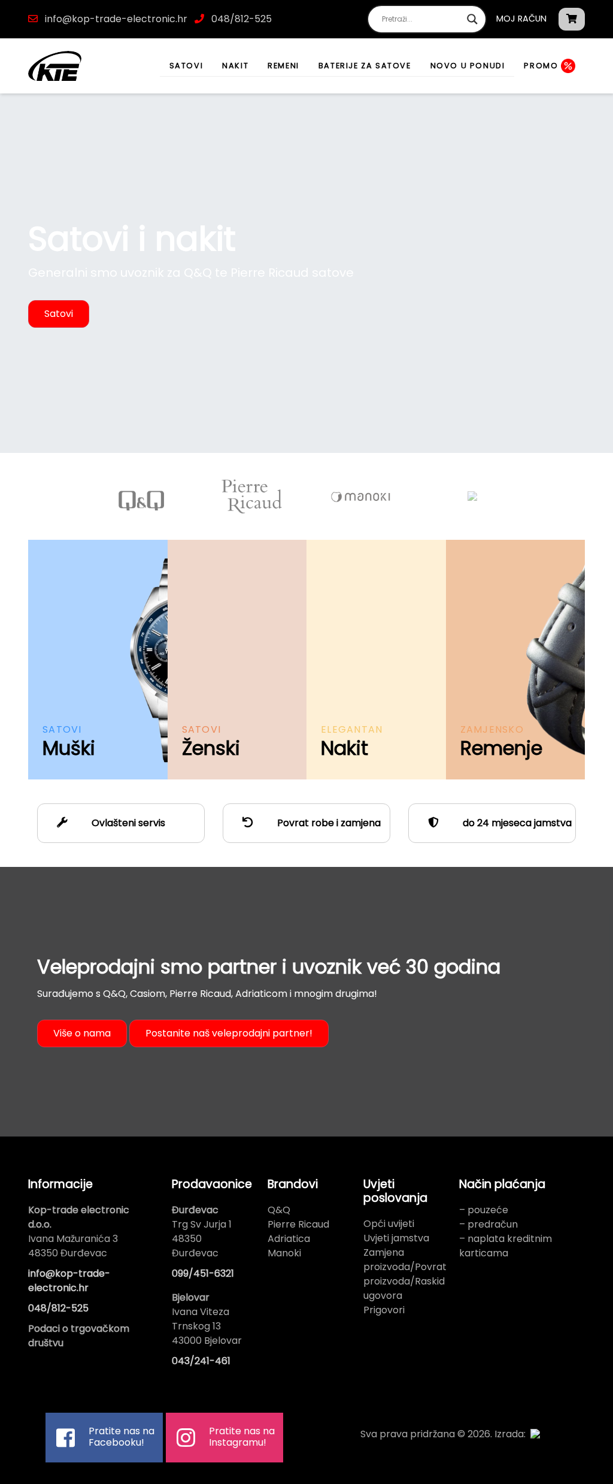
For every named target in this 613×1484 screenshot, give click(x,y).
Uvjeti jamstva (396, 1238)
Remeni (283, 66)
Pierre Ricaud (298, 1224)
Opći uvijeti (388, 1224)
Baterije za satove (364, 66)
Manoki (284, 1253)
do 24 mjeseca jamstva (516, 823)
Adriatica (289, 1239)
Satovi (186, 66)
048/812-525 (240, 19)
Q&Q (279, 1210)
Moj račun (521, 19)
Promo (542, 66)
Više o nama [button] (82, 1033)
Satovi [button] (58, 314)
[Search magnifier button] (472, 19)
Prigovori (384, 1310)
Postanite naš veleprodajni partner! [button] (228, 1033)
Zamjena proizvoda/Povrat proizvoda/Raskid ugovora (405, 1274)
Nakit (235, 66)
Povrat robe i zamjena (328, 823)
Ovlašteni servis (127, 823)
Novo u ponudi (467, 66)
